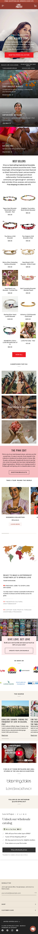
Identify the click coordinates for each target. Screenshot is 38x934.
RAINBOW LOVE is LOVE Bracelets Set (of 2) (10, 342)
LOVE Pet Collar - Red (28, 340)
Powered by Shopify (9, 927)
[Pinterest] (7, 930)
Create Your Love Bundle (19, 650)
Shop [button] (3, 904)
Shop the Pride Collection (19, 55)
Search (23, 925)
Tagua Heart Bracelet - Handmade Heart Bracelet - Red (10, 210)
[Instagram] (12, 930)
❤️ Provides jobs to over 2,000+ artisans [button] (16, 586)
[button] (33, 929)
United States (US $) (10, 921)
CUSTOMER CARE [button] (8, 910)
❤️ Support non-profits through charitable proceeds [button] (17, 611)
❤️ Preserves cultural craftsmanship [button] (13, 602)
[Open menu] (5, 5)
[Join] (34, 892)
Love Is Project (9, 925)
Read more (5, 735)
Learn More (15, 524)
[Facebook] (2, 930)
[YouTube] (17, 930)
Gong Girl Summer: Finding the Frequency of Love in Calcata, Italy (15, 721)
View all (19, 354)
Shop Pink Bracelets (19, 472)
